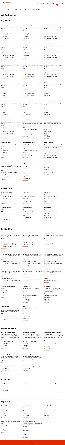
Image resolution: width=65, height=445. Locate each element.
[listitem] (4, 35)
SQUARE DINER (6, 2)
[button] (62, 3)
